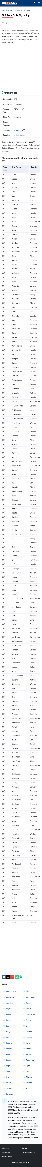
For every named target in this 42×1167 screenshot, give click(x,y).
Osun (28, 1071)
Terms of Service (28, 1152)
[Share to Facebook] (4, 977)
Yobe (28, 1088)
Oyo (7, 1077)
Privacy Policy (7, 1156)
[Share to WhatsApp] (17, 977)
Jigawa (29, 1037)
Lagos (8, 1060)
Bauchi (28, 1003)
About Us (5, 1148)
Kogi (8, 1054)
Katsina (9, 1049)
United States (19, 135)
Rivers (8, 1083)
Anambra (9, 1003)
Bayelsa (9, 1009)
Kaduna (9, 1043)
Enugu (8, 1031)
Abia (27, 991)
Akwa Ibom (30, 997)
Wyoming (17, 130)
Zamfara (9, 1094)
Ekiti (27, 1026)
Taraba (9, 1088)
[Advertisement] (21, 67)
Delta (8, 1020)
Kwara (28, 1054)
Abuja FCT (10, 992)
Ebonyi (28, 1020)
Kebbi (28, 1049)
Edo (7, 1026)
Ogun (28, 1066)
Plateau (29, 1077)
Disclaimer (6, 1152)
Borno (8, 1014)
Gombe (29, 1031)
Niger (8, 1066)
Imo (7, 1037)
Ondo (8, 1071)
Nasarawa (30, 1060)
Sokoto (29, 1083)
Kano (28, 1043)
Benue (28, 1009)
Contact (25, 1148)
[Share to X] (8, 977)
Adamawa (10, 997)
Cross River (30, 1014)
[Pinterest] (12, 977)
